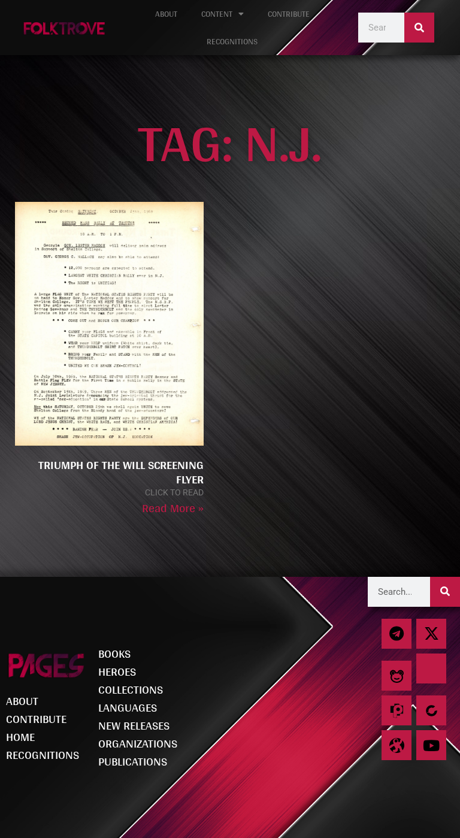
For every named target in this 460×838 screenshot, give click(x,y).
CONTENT (216, 14)
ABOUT (166, 14)
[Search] (419, 28)
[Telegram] (396, 634)
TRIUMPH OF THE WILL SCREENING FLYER (121, 472)
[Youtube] (431, 745)
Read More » (173, 508)
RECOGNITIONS (232, 41)
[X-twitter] (431, 634)
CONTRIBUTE (289, 14)
